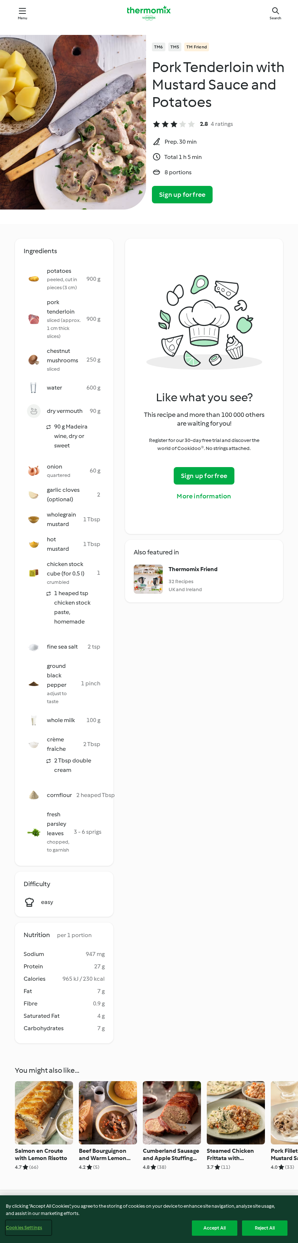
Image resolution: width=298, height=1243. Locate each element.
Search (275, 18)
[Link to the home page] (149, 13)
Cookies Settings (24, 1227)
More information (204, 496)
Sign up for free (182, 195)
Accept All (215, 1228)
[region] (149, 1219)
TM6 (158, 46)
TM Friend (196, 46)
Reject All (265, 1228)
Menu (23, 18)
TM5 (175, 46)
